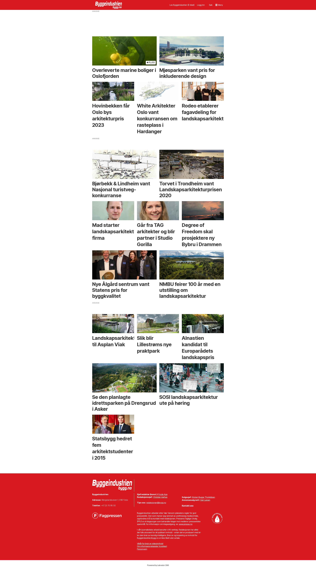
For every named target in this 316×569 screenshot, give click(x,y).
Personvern (142, 549)
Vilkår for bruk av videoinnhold (150, 543)
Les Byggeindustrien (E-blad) (182, 5)
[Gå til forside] (109, 5)
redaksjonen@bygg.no (156, 502)
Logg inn (201, 5)
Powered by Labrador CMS (158, 565)
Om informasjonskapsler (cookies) (152, 546)
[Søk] (210, 5)
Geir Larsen (205, 500)
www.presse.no (185, 524)
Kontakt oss (187, 505)
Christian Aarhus (160, 497)
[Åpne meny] (219, 5)
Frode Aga (162, 494)
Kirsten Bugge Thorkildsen (203, 497)
